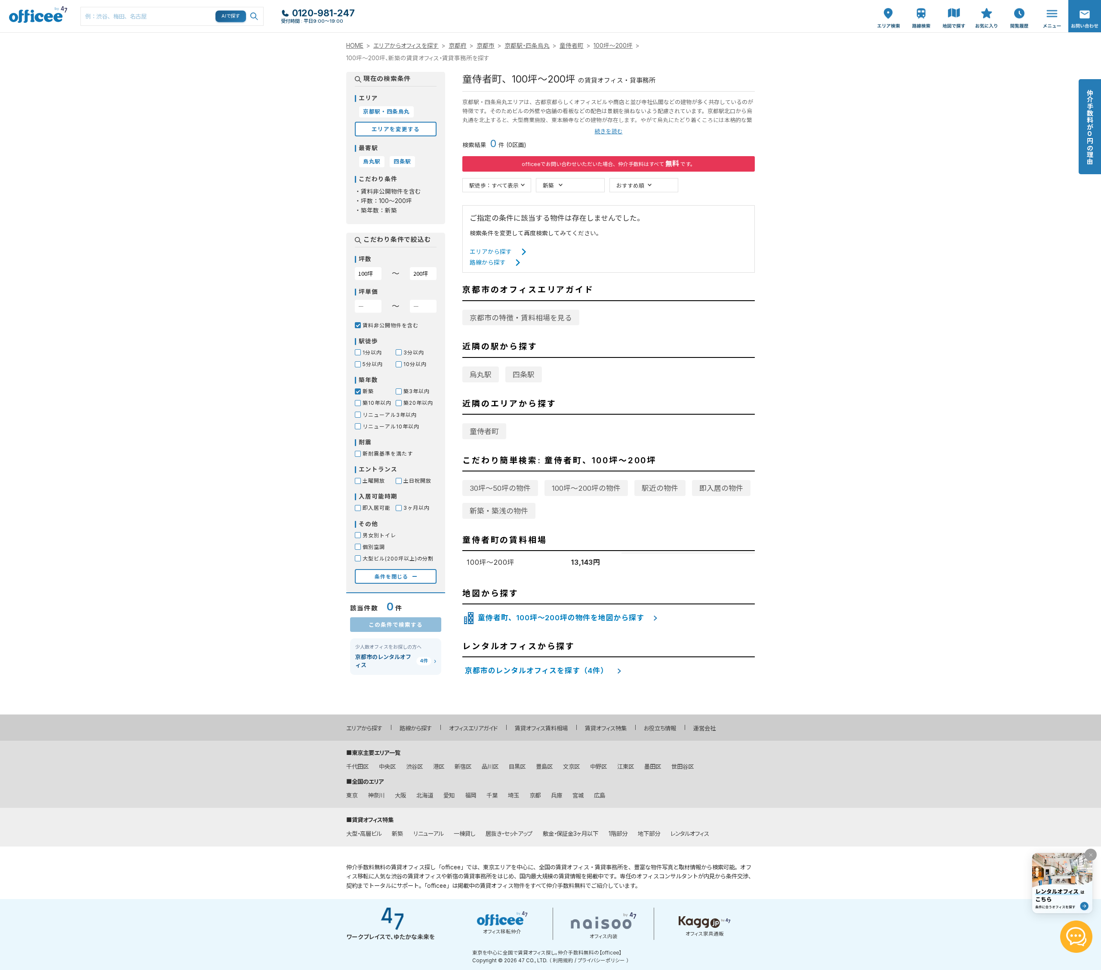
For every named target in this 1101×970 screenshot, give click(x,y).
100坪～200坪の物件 (586, 488)
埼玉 (513, 795)
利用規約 (563, 961)
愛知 (449, 795)
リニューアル (428, 833)
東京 (351, 795)
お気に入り (986, 9)
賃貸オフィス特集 (606, 728)
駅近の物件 (660, 488)
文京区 (571, 766)
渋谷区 (414, 766)
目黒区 (517, 766)
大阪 (400, 795)
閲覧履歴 (1018, 4)
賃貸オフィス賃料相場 (541, 728)
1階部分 (618, 833)
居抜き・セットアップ (509, 833)
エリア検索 (888, 9)
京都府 (458, 45)
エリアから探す (491, 251)
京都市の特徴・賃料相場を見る (521, 318)
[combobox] (172, 16)
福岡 (470, 795)
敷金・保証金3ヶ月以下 (570, 833)
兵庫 (556, 795)
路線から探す (488, 262)
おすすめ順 (630, 185)
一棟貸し (464, 833)
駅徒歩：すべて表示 (494, 185)
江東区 (625, 766)
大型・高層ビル (363, 833)
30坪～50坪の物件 (500, 488)
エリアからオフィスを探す (406, 45)
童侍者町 (572, 45)
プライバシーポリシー (601, 961)
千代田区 (357, 766)
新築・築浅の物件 (499, 511)
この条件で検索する (396, 624)
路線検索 (920, 4)
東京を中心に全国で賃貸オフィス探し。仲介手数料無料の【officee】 (546, 953)
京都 (535, 795)
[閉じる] (1091, 855)
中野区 (598, 766)
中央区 (387, 766)
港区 (438, 766)
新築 (548, 185)
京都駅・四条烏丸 (527, 45)
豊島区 (544, 766)
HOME (354, 45)
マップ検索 (954, 9)
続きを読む (609, 131)
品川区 (490, 766)
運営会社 (704, 728)
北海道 (424, 795)
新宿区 (463, 766)
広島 (599, 795)
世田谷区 (682, 766)
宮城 (578, 795)
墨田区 (652, 766)
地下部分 (649, 833)
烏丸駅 (481, 374)
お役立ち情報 (660, 728)
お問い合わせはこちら (1084, 13)
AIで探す (230, 16)
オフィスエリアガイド (473, 728)
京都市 (486, 45)
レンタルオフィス (689, 833)
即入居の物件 (721, 488)
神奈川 (376, 795)
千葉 (492, 795)
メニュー (1050, 4)
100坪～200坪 (613, 45)
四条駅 (524, 374)
